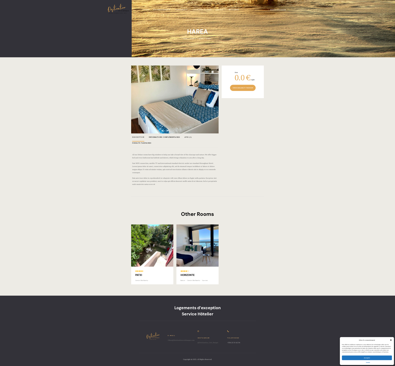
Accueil (146, 9)
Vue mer (205, 280)
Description (138, 137)
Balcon (183, 280)
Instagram (234, 9)
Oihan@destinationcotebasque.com (181, 340)
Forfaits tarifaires (141, 143)
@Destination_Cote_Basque (208, 342)
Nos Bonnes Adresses (202, 9)
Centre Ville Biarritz (141, 280)
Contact (220, 9)
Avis (188, 137)
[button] (391, 340)
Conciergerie (181, 9)
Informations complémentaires (164, 137)
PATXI (138, 275)
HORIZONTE (188, 275)
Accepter (367, 358)
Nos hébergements (161, 9)
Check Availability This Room (243, 88)
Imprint (368, 362)
